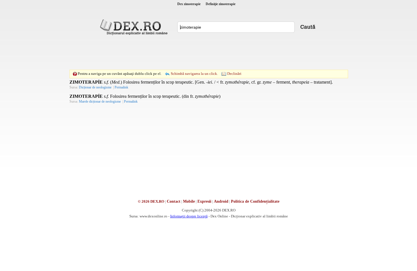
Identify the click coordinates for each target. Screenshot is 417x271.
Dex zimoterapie (189, 4)
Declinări (234, 73)
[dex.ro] (135, 27)
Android (221, 201)
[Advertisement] (208, 52)
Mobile (189, 201)
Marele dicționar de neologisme (100, 101)
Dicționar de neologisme (95, 87)
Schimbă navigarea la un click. (194, 73)
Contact (173, 201)
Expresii (204, 201)
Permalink (121, 87)
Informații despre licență (189, 216)
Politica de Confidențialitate (255, 201)
